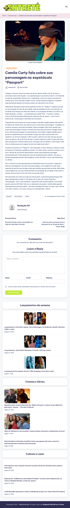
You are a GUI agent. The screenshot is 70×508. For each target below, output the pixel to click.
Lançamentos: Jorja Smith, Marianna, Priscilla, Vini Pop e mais (27, 350)
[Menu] (66, 6)
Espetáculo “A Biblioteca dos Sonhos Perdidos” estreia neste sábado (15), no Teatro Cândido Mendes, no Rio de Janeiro (33, 480)
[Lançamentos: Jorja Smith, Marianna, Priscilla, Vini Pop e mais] (35, 341)
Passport (8, 196)
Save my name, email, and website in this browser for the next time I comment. (32, 286)
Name (8, 278)
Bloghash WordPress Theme (53, 504)
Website (49, 278)
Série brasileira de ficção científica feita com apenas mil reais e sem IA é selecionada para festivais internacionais (31, 442)
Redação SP (23, 205)
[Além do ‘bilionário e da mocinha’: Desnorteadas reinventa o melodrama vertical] (35, 421)
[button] (22, 209)
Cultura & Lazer (11, 68)
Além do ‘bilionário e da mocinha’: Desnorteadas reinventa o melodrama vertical (34, 431)
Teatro (27, 196)
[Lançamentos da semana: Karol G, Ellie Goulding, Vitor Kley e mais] (35, 362)
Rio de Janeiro (18, 196)
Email (29, 278)
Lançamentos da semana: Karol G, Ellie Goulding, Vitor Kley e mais (29, 371)
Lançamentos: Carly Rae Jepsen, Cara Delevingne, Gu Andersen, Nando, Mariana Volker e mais (34, 328)
